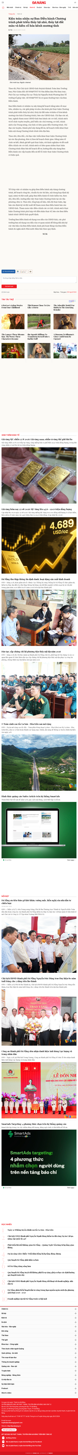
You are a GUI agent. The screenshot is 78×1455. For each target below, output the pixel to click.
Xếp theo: (57, 292)
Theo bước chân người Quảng (13, 1349)
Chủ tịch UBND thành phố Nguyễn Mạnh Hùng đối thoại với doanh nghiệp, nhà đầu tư (40, 1282)
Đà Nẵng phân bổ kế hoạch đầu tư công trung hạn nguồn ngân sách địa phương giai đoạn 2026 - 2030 (41, 1291)
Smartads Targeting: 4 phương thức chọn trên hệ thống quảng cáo (34, 1124)
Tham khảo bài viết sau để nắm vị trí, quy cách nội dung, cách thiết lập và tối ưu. (31, 800)
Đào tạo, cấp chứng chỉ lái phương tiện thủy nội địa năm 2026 (31, 651)
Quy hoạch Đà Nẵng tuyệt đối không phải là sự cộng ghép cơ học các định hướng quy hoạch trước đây (41, 1273)
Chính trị (18, 7)
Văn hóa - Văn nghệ (59, 7)
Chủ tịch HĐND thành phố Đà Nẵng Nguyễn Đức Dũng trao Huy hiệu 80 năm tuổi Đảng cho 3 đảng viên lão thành (39, 980)
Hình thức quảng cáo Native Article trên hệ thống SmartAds (31, 796)
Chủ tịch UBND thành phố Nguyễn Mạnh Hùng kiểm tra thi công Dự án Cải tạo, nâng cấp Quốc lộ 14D (41, 1237)
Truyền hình (6, 1371)
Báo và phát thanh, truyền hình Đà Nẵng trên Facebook (24, 1442)
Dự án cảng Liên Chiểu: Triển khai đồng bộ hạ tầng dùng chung (34, 1254)
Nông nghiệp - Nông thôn (11, 1375)
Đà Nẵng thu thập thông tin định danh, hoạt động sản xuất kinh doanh (36, 579)
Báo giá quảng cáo (9, 1430)
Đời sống (5, 1331)
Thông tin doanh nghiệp (10, 1362)
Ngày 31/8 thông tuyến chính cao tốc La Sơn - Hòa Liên (30, 1230)
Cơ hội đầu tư (6, 1380)
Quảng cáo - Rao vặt (9, 1366)
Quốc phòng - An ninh (10, 1353)
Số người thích (71, 292)
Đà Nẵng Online (11, 1438)
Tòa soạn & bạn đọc (9, 1357)
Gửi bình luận (9, 286)
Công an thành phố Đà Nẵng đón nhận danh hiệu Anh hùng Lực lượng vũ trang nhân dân (37, 1052)
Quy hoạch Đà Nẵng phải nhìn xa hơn (23, 1260)
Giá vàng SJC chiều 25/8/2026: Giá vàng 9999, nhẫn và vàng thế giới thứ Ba (37, 439)
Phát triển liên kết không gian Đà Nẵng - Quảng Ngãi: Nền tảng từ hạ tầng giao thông (41, 1246)
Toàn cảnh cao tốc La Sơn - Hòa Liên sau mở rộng (27, 724)
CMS (36, 1453)
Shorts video (6, 1393)
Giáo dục (47, 7)
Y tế (69, 7)
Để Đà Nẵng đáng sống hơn (19, 1266)
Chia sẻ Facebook (9, 271)
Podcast (5, 1388)
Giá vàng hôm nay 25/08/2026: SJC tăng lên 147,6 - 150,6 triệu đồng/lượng (37, 509)
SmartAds (8, 860)
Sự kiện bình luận (8, 1384)
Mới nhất (10, 7)
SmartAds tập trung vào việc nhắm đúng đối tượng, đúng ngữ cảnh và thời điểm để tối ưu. (35, 1127)
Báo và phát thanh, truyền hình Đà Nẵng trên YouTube (23, 1445)
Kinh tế (32, 7)
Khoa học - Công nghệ (10, 1344)
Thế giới (5, 1340)
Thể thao (5, 1335)
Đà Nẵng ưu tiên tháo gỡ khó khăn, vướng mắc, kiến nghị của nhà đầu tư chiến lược (36, 902)
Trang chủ (12, 14)
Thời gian (63, 292)
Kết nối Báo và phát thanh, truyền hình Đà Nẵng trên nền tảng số (27, 1434)
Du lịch (39, 7)
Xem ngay (70, 860)
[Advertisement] (39, 172)
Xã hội (25, 7)
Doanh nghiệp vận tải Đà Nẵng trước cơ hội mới (27, 1299)
